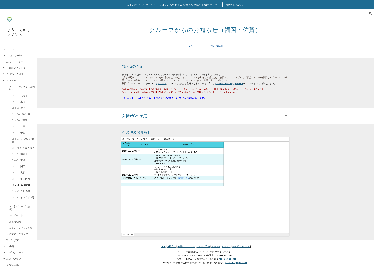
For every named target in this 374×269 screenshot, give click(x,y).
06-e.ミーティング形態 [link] (21, 227)
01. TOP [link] (10, 49)
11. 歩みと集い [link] (13, 258)
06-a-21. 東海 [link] (18, 160)
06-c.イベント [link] (16, 215)
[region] (187, 4)
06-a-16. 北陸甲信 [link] (21, 114)
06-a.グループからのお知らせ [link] (22, 87)
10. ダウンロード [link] (14, 252)
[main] (205, 28)
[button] (370, 13)
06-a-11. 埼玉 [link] (18, 126)
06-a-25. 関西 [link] (18, 166)
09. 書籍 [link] (10, 246)
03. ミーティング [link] (14, 61)
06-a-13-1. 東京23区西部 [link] (23, 140)
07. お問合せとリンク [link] (17, 233)
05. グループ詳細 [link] (14, 74)
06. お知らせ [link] (12, 80)
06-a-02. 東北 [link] (18, 101)
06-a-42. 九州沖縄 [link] (21, 191)
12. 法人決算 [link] (12, 264)
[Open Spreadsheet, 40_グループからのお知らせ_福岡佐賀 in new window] (284, 140)
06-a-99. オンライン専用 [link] (23, 198)
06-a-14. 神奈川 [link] (19, 153)
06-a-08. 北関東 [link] (19, 120)
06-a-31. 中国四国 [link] (21, 178)
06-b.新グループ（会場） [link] (19, 208)
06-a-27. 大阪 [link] (18, 172)
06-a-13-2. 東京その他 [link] (23, 147)
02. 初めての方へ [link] (14, 55)
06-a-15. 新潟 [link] (18, 107)
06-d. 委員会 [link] (15, 221)
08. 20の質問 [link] (12, 240)
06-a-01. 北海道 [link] (19, 95)
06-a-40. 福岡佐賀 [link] (21, 184)
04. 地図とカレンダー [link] (17, 67)
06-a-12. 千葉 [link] (18, 132)
